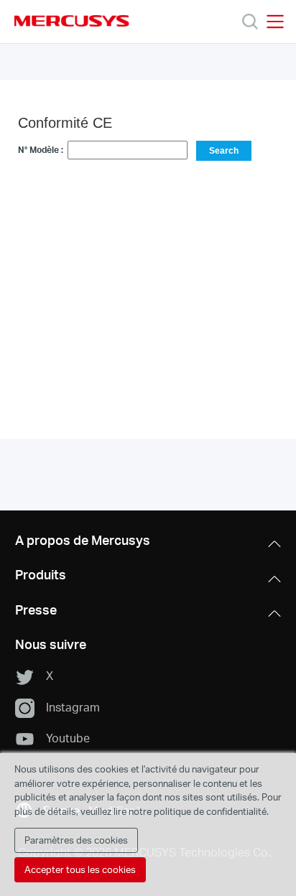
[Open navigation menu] (275, 21)
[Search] (250, 21)
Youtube (68, 737)
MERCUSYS (71, 21)
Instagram (73, 706)
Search (224, 151)
